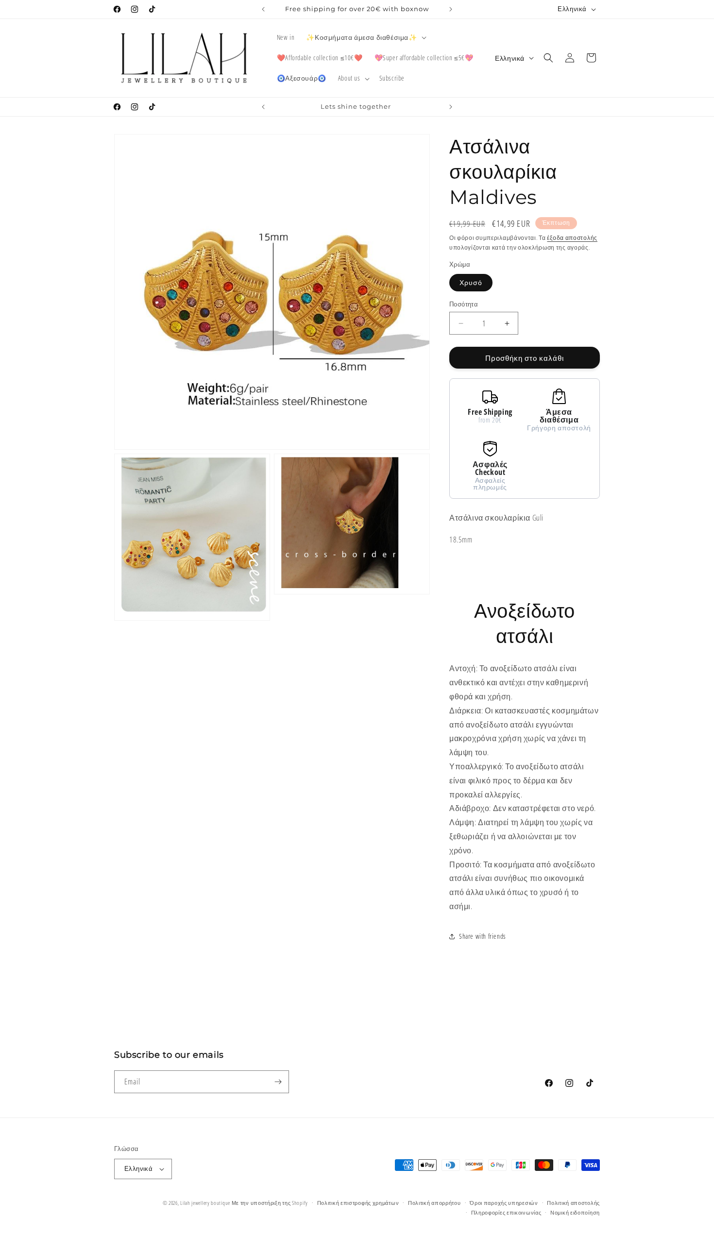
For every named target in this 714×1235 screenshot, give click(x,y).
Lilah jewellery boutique (206, 1202)
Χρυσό (470, 282)
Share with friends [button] (482, 936)
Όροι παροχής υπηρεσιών (504, 1202)
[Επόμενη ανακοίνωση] (450, 9)
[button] (365, 37)
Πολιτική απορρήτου (434, 1202)
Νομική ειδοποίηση (575, 1212)
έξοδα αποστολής (572, 238)
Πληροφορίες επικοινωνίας (506, 1212)
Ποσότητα (463, 304)
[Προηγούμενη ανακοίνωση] (263, 9)
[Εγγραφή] (278, 1081)
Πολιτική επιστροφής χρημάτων (358, 1202)
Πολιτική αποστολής (573, 1202)
